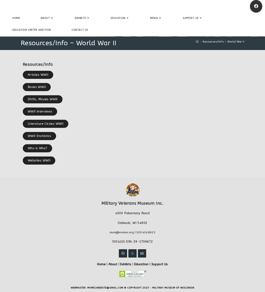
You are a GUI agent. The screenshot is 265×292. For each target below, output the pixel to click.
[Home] (197, 41)
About (112, 264)
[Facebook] (256, 6)
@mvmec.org (125, 232)
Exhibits (125, 264)
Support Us (160, 264)
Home (101, 264)
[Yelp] (132, 253)
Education (141, 264)
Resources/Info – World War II (223, 41)
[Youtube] (142, 253)
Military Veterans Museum (34, 6)
